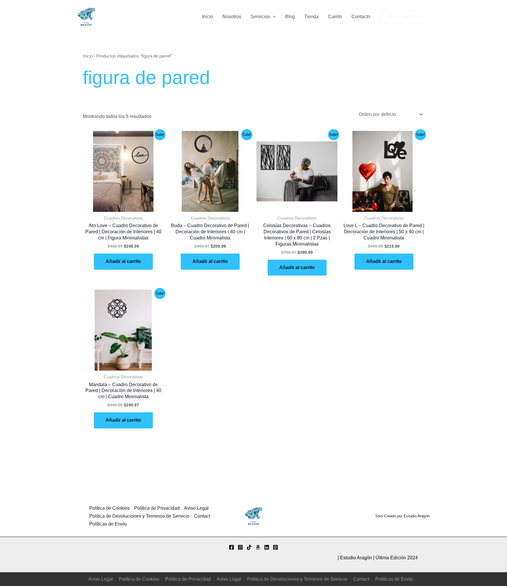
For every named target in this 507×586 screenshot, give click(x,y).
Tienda (311, 16)
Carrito (335, 16)
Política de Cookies (109, 508)
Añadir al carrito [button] (123, 261)
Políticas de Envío (108, 523)
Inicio (207, 16)
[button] (273, 16)
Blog (290, 16)
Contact (202, 516)
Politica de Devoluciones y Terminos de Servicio (139, 516)
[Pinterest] (275, 547)
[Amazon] (258, 547)
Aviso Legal (196, 508)
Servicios (260, 16)
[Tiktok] (249, 547)
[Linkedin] (266, 547)
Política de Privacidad (157, 508)
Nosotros (231, 16)
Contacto (360, 16)
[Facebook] (231, 547)
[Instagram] (240, 547)
